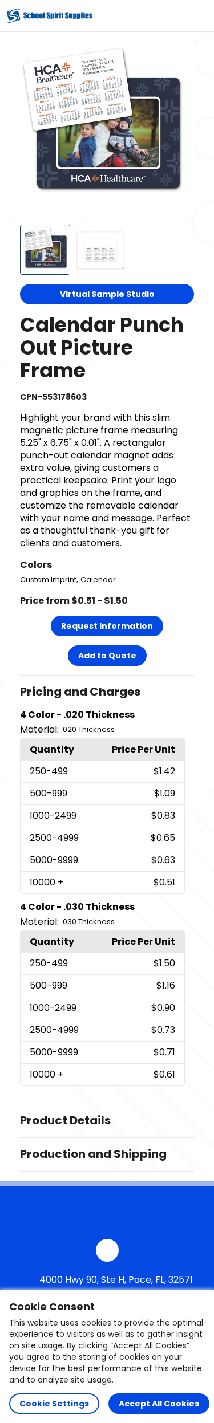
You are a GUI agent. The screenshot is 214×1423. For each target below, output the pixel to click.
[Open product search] (170, 16)
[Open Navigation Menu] (194, 16)
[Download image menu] (179, 56)
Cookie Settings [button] (54, 1403)
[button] (107, 692)
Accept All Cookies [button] (159, 1403)
